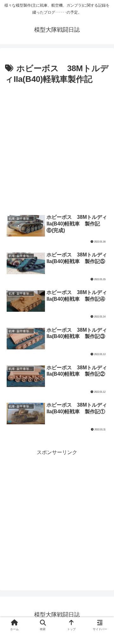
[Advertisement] (57, 147)
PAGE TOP (104, 609)
